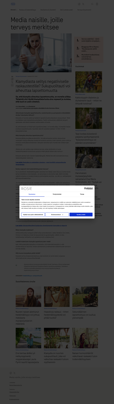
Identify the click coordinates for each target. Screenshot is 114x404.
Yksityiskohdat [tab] (57, 194)
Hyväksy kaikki (81, 214)
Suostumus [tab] (32, 194)
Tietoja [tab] (82, 194)
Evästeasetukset (56, 214)
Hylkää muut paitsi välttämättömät (33, 214)
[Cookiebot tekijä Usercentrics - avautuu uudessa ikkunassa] (85, 188)
